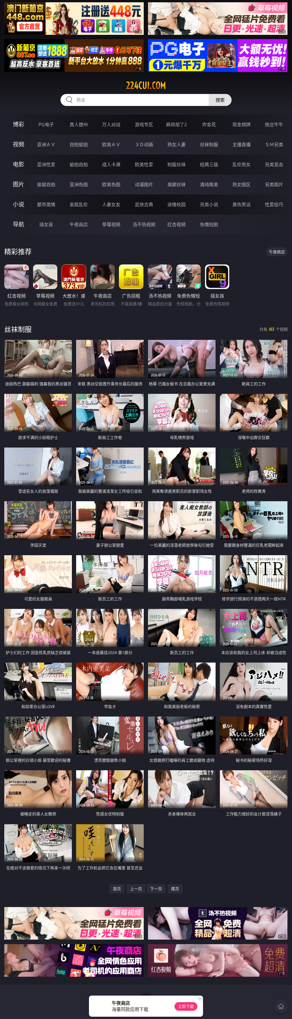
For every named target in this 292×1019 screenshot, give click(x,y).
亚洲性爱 (46, 164)
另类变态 (274, 164)
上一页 (136, 888)
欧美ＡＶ (111, 144)
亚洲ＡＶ (46, 144)
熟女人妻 (176, 144)
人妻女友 (111, 204)
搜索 (220, 100)
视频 (18, 144)
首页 (117, 888)
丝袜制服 (209, 144)
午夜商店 (79, 224)
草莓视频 (111, 224)
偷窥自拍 (46, 184)
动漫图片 (144, 184)
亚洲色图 (79, 184)
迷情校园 (176, 204)
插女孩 (46, 224)
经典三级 (209, 164)
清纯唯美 (209, 184)
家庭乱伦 (79, 204)
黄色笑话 (241, 204)
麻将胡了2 (176, 124)
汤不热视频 (144, 224)
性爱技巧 (274, 204)
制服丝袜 (176, 164)
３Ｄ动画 (144, 144)
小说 (18, 204)
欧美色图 (111, 184)
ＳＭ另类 (274, 144)
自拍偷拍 (79, 144)
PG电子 (46, 124)
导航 (18, 224)
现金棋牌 (241, 124)
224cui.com (146, 85)
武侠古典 (144, 204)
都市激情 (46, 204)
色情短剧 (209, 224)
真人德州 (79, 124)
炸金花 (209, 124)
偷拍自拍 (79, 164)
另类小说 (209, 204)
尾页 (175, 888)
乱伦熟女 (241, 164)
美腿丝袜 (176, 184)
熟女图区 (241, 184)
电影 (18, 164)
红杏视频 (176, 224)
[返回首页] (281, 1006)
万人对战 (111, 124)
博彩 (18, 124)
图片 (18, 184)
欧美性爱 (144, 164)
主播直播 (241, 144)
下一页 (156, 888)
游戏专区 (144, 124)
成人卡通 (111, 164)
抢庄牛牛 (274, 124)
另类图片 (274, 184)
